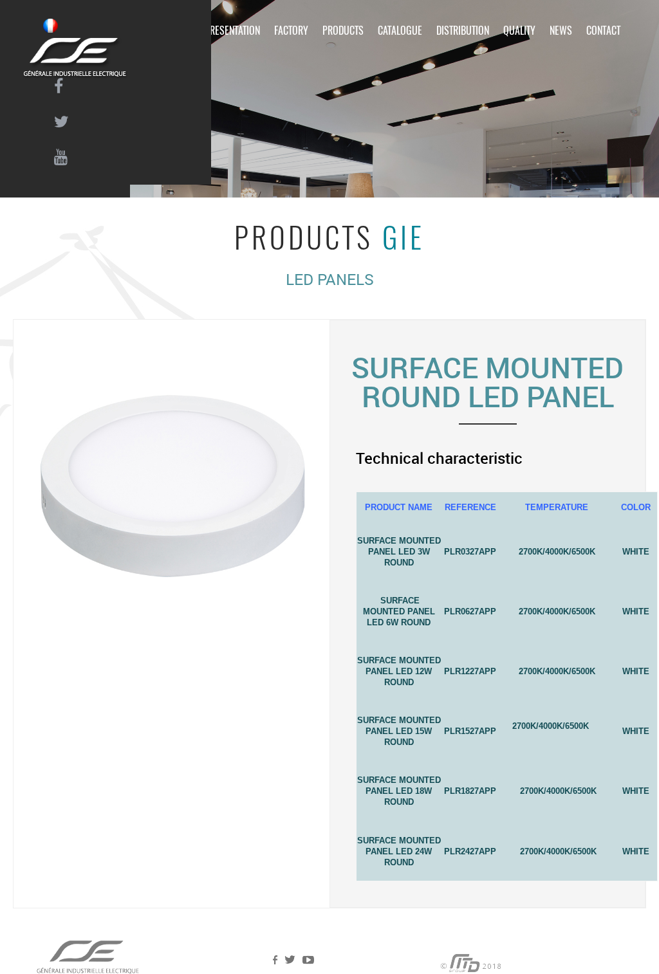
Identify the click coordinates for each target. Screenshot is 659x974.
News (561, 30)
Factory (291, 30)
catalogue (400, 30)
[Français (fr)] (50, 25)
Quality (519, 30)
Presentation (232, 30)
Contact (603, 30)
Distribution (462, 30)
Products (343, 30)
